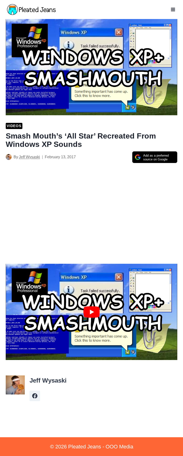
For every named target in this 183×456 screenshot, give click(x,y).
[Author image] (9, 157)
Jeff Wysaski (29, 157)
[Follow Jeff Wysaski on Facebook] (35, 396)
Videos (14, 126)
